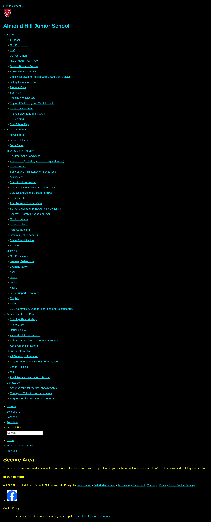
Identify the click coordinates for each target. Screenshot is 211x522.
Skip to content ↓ (13, 5)
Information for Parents (20, 445)
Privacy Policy (167, 485)
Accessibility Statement (131, 485)
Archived (12, 450)
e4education (84, 485)
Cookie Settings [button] (185, 485)
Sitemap (152, 485)
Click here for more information (94, 516)
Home (10, 440)
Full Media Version (104, 485)
